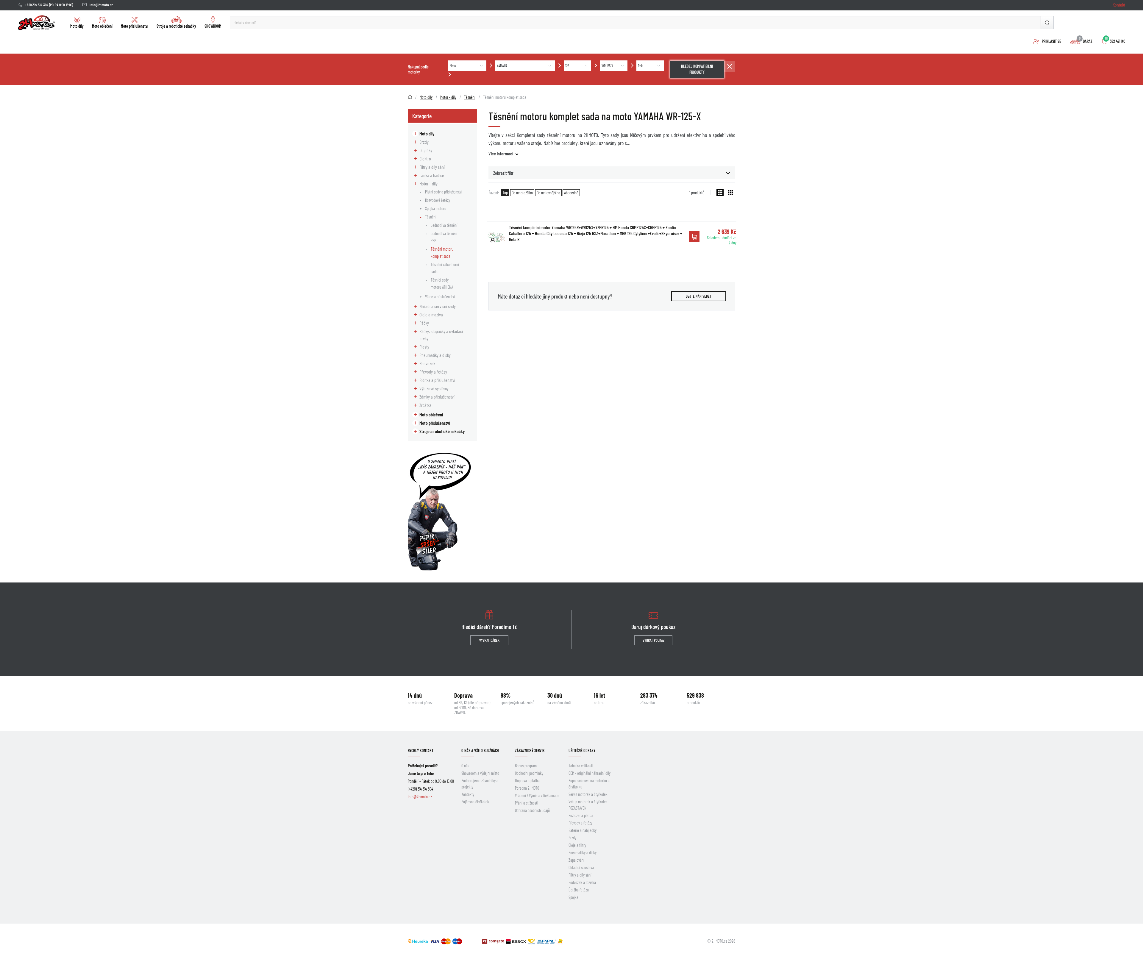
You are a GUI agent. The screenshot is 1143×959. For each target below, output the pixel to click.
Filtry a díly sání (432, 167)
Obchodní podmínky (529, 773)
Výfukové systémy (434, 388)
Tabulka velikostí (581, 765)
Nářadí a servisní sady (437, 306)
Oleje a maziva (431, 314)
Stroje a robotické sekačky (176, 26)
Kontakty (467, 794)
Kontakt (1119, 4)
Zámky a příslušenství (437, 396)
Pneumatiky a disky (435, 355)
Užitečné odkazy (582, 750)
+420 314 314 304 (36, 4)
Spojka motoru (435, 208)
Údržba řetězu (579, 889)
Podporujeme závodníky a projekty (479, 783)
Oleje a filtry (577, 845)
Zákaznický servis (529, 750)
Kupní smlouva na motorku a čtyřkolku (589, 783)
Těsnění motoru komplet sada (442, 252)
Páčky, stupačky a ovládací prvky (441, 334)
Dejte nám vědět (698, 296)
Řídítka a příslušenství (437, 380)
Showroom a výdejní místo (480, 773)
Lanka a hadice (431, 175)
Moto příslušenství (134, 26)
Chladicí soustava (581, 867)
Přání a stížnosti (526, 802)
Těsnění (430, 216)
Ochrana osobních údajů (532, 810)
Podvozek (427, 363)
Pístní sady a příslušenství (443, 191)
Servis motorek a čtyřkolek (588, 794)
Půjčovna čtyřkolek (475, 801)
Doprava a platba (527, 780)
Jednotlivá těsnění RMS (444, 237)
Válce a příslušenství (440, 296)
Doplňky (425, 150)
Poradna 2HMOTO (527, 788)
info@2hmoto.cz (101, 4)
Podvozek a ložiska (582, 882)
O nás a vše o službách (480, 750)
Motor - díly (428, 183)
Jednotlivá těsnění (444, 225)
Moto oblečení (102, 26)
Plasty (424, 346)
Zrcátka (425, 405)
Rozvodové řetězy (437, 200)
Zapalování (576, 860)
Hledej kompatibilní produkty (697, 69)
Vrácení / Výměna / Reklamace (537, 795)
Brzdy (424, 142)
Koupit (694, 236)
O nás (465, 765)
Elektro (425, 158)
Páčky (424, 323)
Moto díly (77, 26)
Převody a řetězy (433, 371)
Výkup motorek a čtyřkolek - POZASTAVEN (589, 804)
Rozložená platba (581, 815)
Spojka (573, 897)
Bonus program (526, 765)
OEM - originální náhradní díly (589, 773)
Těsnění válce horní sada (445, 268)
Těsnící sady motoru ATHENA (442, 283)
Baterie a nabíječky (583, 830)
